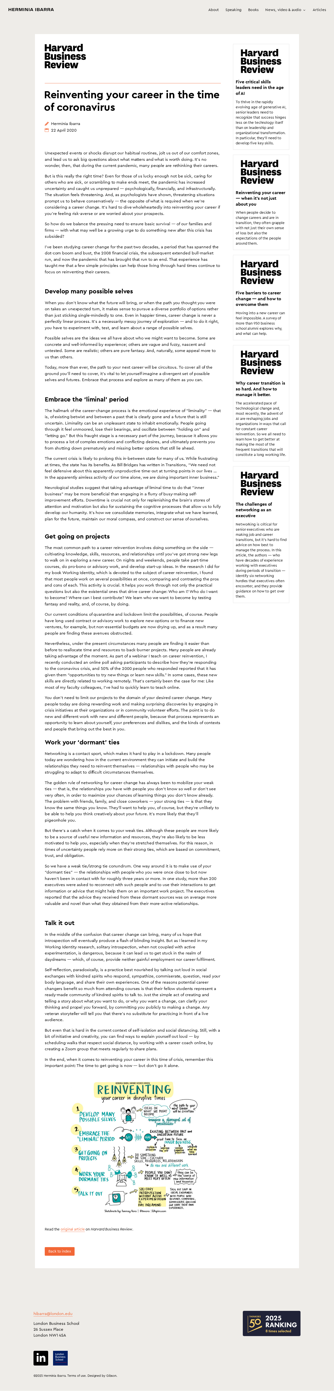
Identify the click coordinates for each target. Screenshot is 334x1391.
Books (253, 10)
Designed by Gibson (102, 1375)
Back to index (59, 1251)
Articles (319, 10)
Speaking (233, 10)
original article (73, 1229)
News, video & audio (283, 10)
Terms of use (76, 1375)
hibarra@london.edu (53, 1314)
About (213, 10)
